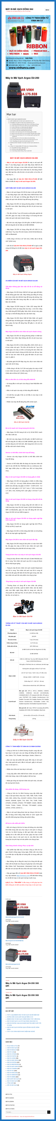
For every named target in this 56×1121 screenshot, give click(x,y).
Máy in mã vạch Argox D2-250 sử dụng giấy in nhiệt (24, 132)
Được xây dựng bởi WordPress (27, 1116)
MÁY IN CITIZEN (11, 1054)
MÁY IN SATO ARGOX (13, 1066)
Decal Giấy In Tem (12, 1045)
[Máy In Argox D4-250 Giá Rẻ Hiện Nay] (25, 931)
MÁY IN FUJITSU (11, 1056)
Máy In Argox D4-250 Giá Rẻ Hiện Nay (14, 940)
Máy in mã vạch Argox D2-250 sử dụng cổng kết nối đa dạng (26, 133)
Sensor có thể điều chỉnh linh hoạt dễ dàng (22, 130)
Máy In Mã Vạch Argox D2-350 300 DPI (15, 917)
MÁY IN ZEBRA (11, 1077)
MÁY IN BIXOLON (12, 1050)
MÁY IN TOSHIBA (12, 1068)
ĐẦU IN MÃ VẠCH (12, 1085)
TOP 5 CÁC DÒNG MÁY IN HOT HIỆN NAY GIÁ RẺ (21, 1031)
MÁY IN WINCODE (12, 1072)
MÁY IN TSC (10, 1070)
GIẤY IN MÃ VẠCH (12, 1048)
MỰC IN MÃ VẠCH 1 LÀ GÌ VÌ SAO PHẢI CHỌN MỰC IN (22, 1021)
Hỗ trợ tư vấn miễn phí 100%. (19, 149)
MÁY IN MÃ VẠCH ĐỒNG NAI (19, 9)
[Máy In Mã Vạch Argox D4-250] (25, 955)
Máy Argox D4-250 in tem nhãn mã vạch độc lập (23, 138)
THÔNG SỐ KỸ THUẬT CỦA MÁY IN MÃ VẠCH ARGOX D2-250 (24, 143)
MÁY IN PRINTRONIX (13, 1064)
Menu (47, 10)
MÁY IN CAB (10, 1052)
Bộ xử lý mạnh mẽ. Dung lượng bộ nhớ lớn (22, 129)
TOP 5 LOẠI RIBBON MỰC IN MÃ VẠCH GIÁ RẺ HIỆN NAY (23, 1015)
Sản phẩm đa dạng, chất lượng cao (20, 147)
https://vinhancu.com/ (23, 875)
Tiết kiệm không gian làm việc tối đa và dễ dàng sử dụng (25, 124)
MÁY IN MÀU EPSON (13, 1060)
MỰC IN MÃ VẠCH (12, 1081)
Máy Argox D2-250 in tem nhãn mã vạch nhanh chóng (25, 125)
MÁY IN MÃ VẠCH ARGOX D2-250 (16, 119)
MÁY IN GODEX (11, 1058)
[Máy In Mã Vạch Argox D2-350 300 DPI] (25, 908)
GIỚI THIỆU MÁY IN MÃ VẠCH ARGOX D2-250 (21, 121)
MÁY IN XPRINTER (12, 1074)
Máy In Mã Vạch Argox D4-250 (13, 964)
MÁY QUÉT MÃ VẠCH (13, 1079)
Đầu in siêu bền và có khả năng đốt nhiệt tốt (22, 127)
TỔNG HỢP (10, 1083)
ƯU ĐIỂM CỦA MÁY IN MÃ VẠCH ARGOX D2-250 (22, 122)
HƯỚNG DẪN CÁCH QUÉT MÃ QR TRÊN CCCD (20, 1017)
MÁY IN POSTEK (11, 1062)
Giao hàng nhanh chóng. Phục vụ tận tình (22, 150)
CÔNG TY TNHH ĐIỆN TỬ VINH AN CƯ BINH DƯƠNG (23, 146)
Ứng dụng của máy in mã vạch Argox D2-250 (23, 141)
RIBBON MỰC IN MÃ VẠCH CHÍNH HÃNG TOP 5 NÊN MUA (23, 1019)
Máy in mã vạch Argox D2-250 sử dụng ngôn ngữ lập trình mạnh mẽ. (26, 135)
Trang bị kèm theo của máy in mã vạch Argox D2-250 (25, 139)
